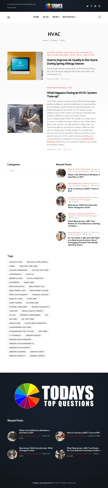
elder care (29, 282)
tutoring (85, 183)
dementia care (15, 278)
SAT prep (13, 319)
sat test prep (28, 319)
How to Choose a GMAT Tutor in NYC (83, 190)
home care (32, 299)
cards (12, 266)
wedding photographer (20, 339)
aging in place (15, 262)
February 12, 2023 (54, 149)
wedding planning (17, 352)
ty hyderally (15, 335)
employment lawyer (39, 290)
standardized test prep (20, 327)
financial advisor (40, 295)
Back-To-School (74, 169)
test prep (42, 331)
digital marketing (35, 278)
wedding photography (19, 348)
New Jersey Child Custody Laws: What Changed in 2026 (83, 206)
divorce (88, 197)
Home (45, 40)
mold (79, 55)
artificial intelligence (37, 262)
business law (89, 214)
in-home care (32, 303)
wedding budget (33, 335)
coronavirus (15, 274)
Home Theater (15, 303)
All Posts (54, 40)
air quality (87, 52)
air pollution (71, 52)
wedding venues (37, 356)
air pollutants (55, 52)
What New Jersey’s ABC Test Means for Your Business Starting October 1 (84, 223)
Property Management (30, 315)
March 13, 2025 (53, 79)
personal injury (74, 232)
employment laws (17, 290)
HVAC (72, 55)
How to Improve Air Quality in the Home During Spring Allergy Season (72, 62)
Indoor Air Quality (40, 307)
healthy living (16, 299)
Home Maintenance (56, 88)
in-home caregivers (18, 307)
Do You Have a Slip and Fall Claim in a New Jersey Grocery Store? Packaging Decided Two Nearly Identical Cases (84, 241)
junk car (13, 311)
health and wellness (58, 55)
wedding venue (37, 352)
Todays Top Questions (42, 483)
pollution (89, 55)
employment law (36, 286)
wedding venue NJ (17, 356)
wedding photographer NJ (21, 343)
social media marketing (35, 323)
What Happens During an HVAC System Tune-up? (72, 94)
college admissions (18, 270)
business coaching (75, 214)
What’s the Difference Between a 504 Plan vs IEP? (84, 176)
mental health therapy (32, 311)
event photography (18, 295)
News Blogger (82, 171)
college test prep (40, 270)
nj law (12, 315)
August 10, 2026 (74, 216)
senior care (14, 323)
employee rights (16, 286)
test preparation (75, 183)
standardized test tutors (21, 331)
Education (86, 169)
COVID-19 (29, 274)
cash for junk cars (28, 266)
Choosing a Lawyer (76, 197)
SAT (46, 315)
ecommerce (14, 282)
